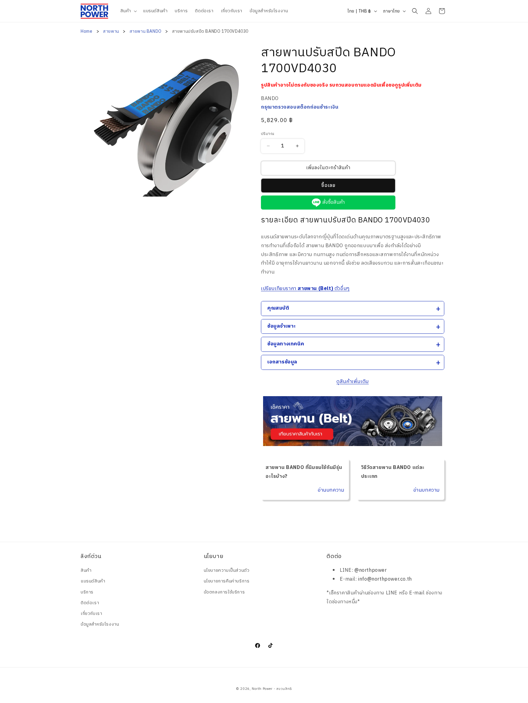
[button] (128, 11)
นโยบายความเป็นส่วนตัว (227, 570)
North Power (262, 689)
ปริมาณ (267, 134)
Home (86, 31)
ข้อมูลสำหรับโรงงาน (100, 624)
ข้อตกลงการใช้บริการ (224, 592)
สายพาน (111, 31)
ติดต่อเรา (90, 602)
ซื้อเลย (328, 185)
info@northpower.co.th (385, 579)
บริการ (87, 592)
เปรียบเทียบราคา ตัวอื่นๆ (305, 289)
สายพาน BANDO (146, 31)
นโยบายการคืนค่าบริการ (227, 581)
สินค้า (86, 570)
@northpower (370, 570)
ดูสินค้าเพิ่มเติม (352, 382)
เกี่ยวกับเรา (91, 613)
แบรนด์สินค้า (93, 581)
